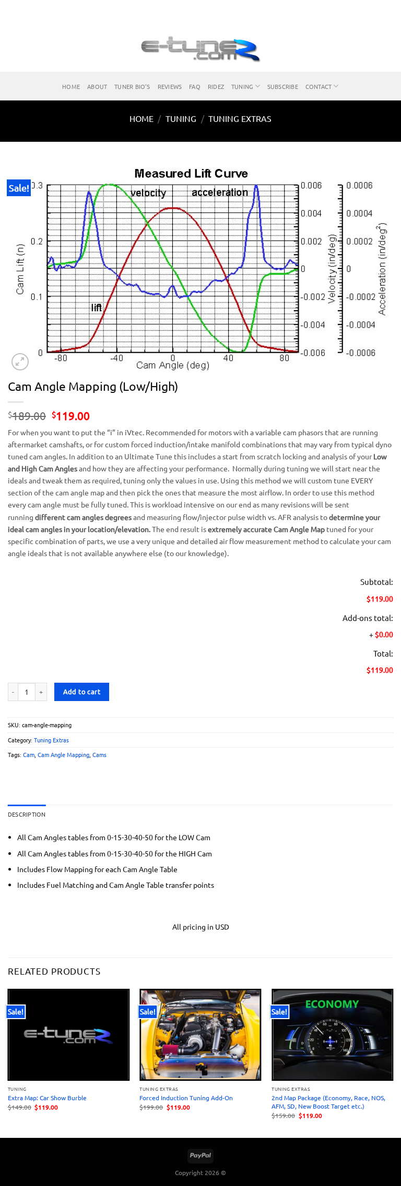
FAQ (194, 86)
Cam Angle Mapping (63, 754)
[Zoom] (20, 361)
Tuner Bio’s (132, 86)
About (97, 86)
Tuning (242, 86)
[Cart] (388, 48)
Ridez (216, 86)
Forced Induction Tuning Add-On (186, 1097)
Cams (99, 754)
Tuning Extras (240, 118)
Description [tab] (26, 814)
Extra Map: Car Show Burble (47, 1097)
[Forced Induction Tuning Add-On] (200, 1034)
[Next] (392, 1062)
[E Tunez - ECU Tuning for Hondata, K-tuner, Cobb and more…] (200, 48)
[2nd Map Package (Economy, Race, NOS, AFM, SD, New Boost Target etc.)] (332, 1034)
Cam (28, 754)
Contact (318, 86)
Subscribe (282, 86)
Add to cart (81, 691)
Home (71, 86)
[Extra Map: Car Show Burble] (68, 1034)
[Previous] (8, 1062)
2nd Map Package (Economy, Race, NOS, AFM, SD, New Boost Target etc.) (328, 1101)
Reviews (170, 86)
